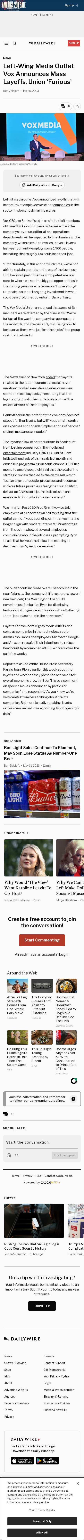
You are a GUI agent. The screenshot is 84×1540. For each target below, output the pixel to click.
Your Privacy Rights (57, 1376)
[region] (42, 1508)
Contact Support (54, 1363)
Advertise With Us (16, 1389)
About (8, 1383)
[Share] (77, 106)
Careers (49, 1356)
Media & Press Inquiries (59, 1389)
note (50, 221)
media (18, 199)
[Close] (77, 1483)
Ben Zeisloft (11, 90)
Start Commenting (42, 940)
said (6, 335)
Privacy (9, 1416)
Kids (7, 1376)
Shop (7, 1369)
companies (61, 205)
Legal (47, 1383)
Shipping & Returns (56, 1396)
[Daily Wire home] (42, 43)
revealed (28, 643)
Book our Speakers (16, 1403)
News (8, 1356)
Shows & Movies (15, 1363)
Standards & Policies (57, 1403)
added (50, 377)
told (68, 507)
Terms (8, 1410)
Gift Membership (54, 1369)
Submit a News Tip (56, 1410)
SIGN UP (74, 43)
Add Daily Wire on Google (44, 185)
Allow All (42, 1532)
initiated (9, 458)
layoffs (62, 199)
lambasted (31, 605)
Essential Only (42, 1521)
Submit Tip (42, 1306)
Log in (64, 955)
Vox (36, 199)
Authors (9, 1396)
